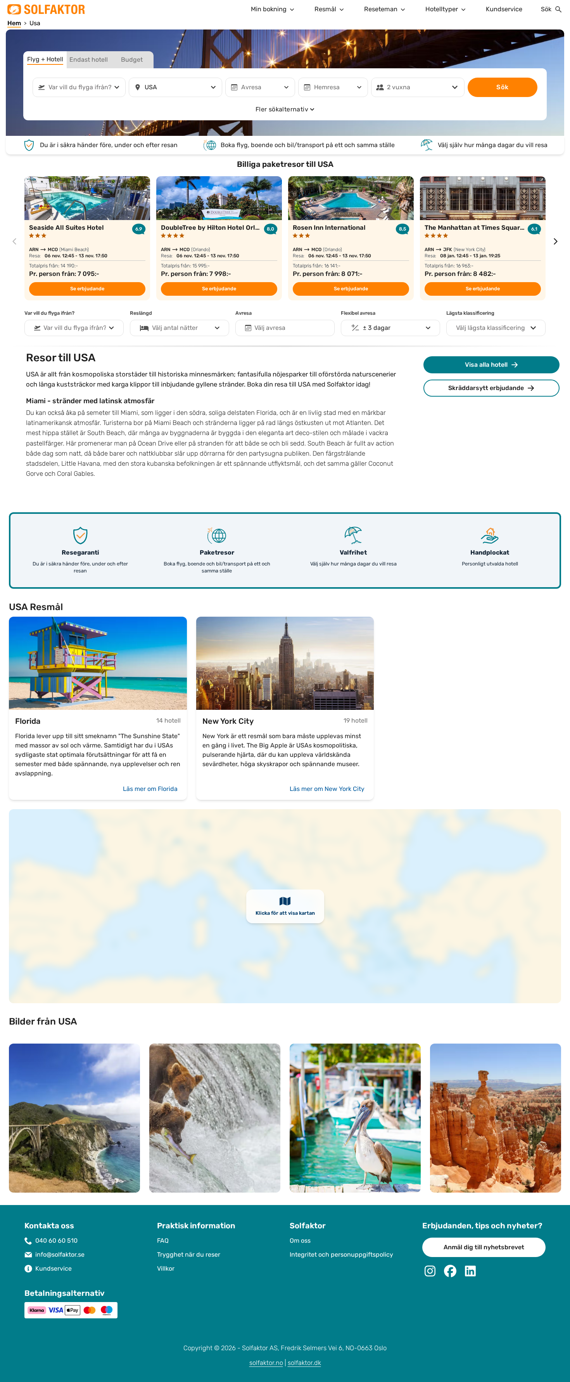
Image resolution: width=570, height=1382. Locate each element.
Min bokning (269, 9)
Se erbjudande (87, 289)
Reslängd (141, 313)
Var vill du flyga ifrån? (49, 313)
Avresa (243, 313)
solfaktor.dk (304, 1362)
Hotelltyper (441, 9)
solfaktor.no (266, 1362)
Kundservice (504, 9)
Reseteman (380, 9)
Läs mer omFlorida (150, 788)
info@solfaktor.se (60, 1254)
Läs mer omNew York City (327, 788)
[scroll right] (555, 241)
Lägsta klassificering (470, 313)
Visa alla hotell (486, 364)
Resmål (325, 9)
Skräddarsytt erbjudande (486, 388)
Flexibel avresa (358, 313)
